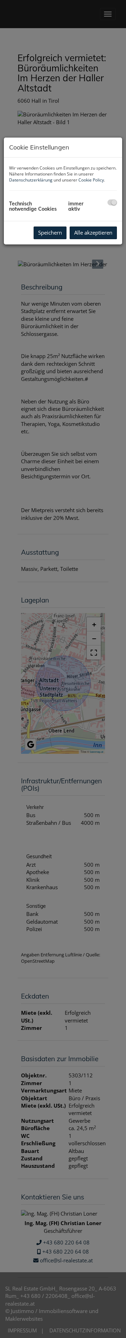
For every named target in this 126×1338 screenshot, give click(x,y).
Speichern (50, 232)
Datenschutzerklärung (30, 180)
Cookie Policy (91, 180)
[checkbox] (112, 202)
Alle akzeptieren (93, 232)
